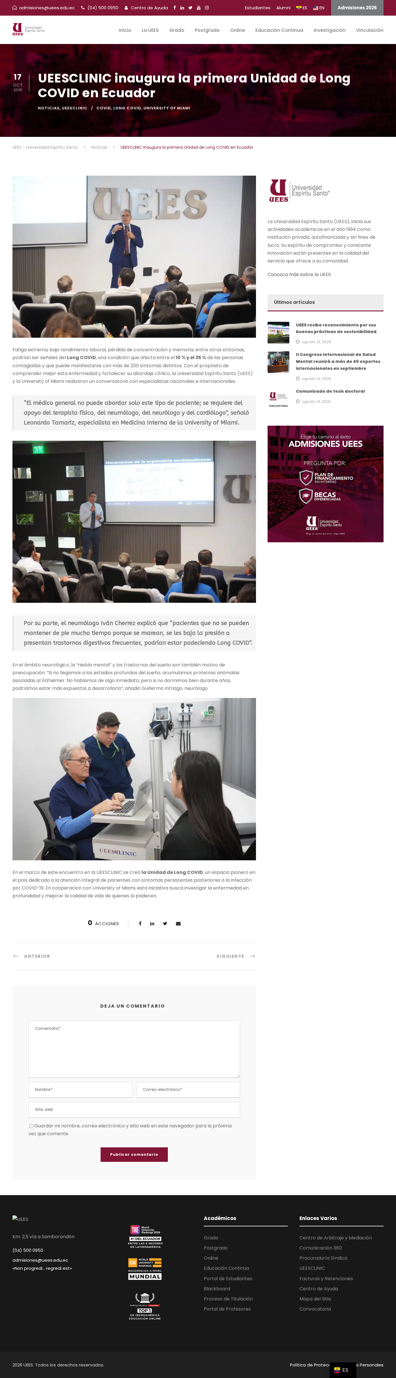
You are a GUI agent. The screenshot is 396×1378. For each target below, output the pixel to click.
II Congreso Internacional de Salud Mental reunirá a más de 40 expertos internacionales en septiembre (338, 361)
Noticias (49, 108)
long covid (127, 108)
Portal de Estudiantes (228, 1278)
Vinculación (370, 30)
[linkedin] (182, 8)
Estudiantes (257, 8)
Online (237, 30)
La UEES (150, 30)
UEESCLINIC (75, 108)
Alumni (283, 8)
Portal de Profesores (227, 1309)
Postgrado (207, 30)
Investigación (330, 30)
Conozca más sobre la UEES (299, 274)
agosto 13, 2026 (316, 378)
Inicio (125, 30)
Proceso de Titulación (228, 1299)
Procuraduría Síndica (323, 1258)
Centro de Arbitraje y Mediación (335, 1237)
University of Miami (166, 108)
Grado (176, 30)
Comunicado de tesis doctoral (330, 391)
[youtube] (199, 8)
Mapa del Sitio (315, 1299)
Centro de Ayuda (149, 8)
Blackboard (217, 1288)
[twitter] (190, 8)
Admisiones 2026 (357, 8)
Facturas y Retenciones (326, 1278)
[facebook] (174, 8)
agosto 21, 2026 (316, 342)
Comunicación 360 (320, 1248)
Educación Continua (279, 30)
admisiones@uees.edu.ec (40, 1260)
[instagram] (207, 8)
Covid (104, 108)
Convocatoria (315, 1309)
